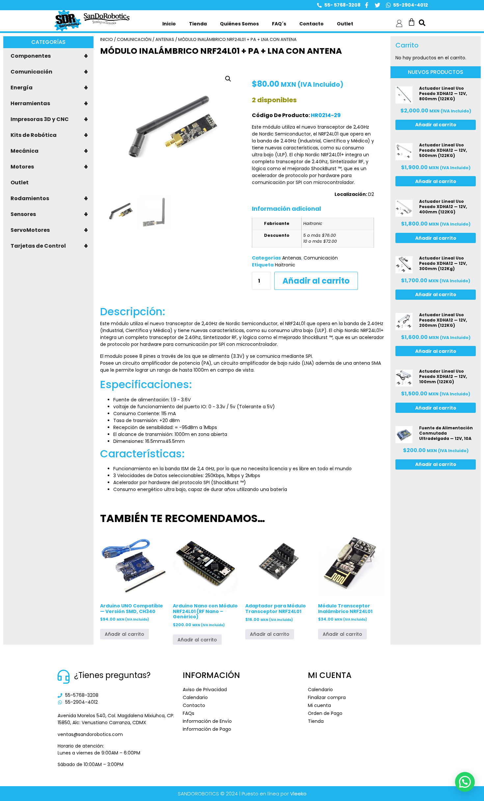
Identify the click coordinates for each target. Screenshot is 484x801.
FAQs (188, 713)
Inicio (169, 23)
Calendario (195, 697)
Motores (49, 166)
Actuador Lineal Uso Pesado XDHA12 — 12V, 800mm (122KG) (443, 93)
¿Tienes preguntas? (112, 675)
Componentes (49, 56)
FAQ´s (279, 23)
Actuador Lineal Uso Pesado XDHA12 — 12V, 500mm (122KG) (443, 150)
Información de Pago (207, 729)
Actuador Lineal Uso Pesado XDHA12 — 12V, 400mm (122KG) (443, 207)
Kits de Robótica (49, 135)
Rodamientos (49, 198)
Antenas (164, 39)
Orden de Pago (325, 713)
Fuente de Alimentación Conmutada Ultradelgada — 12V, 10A (446, 433)
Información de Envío (207, 721)
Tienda (198, 23)
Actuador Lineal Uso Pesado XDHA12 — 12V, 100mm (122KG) (443, 376)
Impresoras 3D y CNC (49, 119)
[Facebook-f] (366, 5)
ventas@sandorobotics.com (90, 734)
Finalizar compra (327, 697)
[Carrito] (411, 22)
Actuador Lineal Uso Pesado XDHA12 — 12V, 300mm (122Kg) (443, 263)
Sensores (49, 214)
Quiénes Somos (239, 23)
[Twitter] (377, 5)
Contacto (311, 23)
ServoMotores (49, 230)
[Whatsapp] (388, 5)
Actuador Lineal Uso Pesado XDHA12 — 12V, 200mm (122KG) (443, 320)
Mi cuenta (319, 705)
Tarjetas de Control (49, 246)
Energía (49, 87)
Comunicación (49, 72)
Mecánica (49, 151)
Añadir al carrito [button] (124, 634)
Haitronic (285, 265)
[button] (228, 79)
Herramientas (49, 103)
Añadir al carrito (316, 280)
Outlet (345, 23)
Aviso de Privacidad (205, 689)
